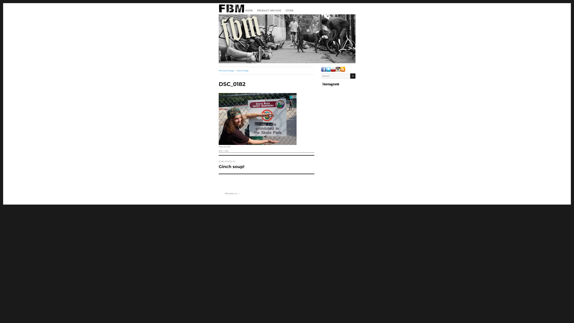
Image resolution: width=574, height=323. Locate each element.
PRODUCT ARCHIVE (269, 10)
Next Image (243, 70)
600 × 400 (224, 151)
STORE (290, 10)
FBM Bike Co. (231, 193)
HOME (249, 10)
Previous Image (226, 70)
